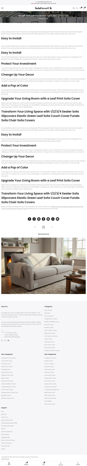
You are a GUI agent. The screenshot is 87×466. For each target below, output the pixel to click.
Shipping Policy (5, 437)
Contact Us (4, 417)
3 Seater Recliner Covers (8, 387)
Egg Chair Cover (6, 395)
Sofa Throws (48, 310)
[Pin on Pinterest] (39, 219)
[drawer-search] (74, 8)
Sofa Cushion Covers (50, 330)
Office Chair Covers (7, 390)
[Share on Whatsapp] (53, 219)
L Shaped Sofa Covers (50, 319)
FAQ (2, 411)
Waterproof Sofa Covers (8, 358)
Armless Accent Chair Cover (9, 392)
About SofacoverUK (7, 420)
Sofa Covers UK (48, 316)
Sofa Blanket (48, 401)
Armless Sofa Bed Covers (51, 322)
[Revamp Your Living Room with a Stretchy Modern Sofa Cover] (35, 227)
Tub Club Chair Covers (51, 336)
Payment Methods (6, 431)
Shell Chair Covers (49, 395)
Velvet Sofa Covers (7, 372)
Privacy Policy (5, 434)
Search (3, 429)
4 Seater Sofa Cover (50, 387)
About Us (4, 414)
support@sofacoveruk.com (44, 1)
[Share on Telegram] (48, 219)
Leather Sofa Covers (50, 384)
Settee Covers (48, 361)
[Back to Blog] (43, 227)
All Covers (47, 313)
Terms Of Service (6, 443)
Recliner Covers (49, 327)
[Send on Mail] (57, 219)
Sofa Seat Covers (49, 369)
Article (3, 449)
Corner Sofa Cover (6, 361)
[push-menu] (2, 8)
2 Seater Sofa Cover (50, 358)
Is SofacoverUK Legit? (7, 426)
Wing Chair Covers (49, 333)
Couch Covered (49, 364)
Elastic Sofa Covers (7, 366)
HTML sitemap (5, 446)
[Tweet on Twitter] (34, 219)
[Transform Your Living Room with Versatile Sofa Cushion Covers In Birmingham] (52, 227)
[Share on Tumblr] (43, 219)
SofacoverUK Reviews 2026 (9, 423)
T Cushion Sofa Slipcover (51, 390)
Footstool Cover (49, 372)
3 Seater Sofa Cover (7, 375)
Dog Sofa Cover (49, 366)
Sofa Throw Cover (49, 345)
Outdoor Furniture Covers (51, 350)
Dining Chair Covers (50, 378)
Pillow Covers (5, 378)
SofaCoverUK (5, 459)
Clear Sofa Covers (49, 404)
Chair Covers (48, 339)
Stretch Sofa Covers (7, 381)
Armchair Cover (49, 324)
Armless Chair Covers (7, 398)
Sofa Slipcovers (5, 369)
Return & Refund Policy (8, 440)
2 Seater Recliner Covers (8, 384)
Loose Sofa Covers (49, 375)
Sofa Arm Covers (49, 342)
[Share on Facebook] (29, 219)
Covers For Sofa (6, 364)
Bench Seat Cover (49, 347)
